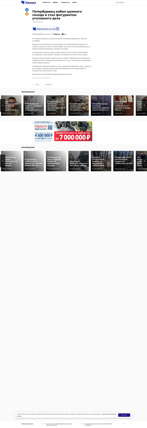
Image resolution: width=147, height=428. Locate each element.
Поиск (121, 2)
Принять (124, 415)
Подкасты (65, 2)
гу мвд (37, 84)
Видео (55, 2)
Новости (46, 2)
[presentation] (2, 105)
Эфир (74, 2)
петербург (48, 84)
